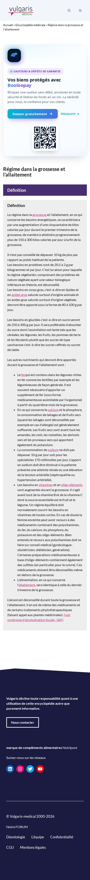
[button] (69, 10)
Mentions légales (33, 847)
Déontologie (15, 837)
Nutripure (70, 748)
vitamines (46, 485)
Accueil (8, 25)
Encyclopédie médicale (30, 25)
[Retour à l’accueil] (21, 10)
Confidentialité (61, 837)
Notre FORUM (17, 827)
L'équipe (37, 837)
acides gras (19, 295)
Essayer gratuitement (30, 114)
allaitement (27, 585)
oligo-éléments (72, 485)
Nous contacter (22, 722)
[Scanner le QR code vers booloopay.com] (45, 137)
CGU (10, 847)
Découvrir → (70, 114)
